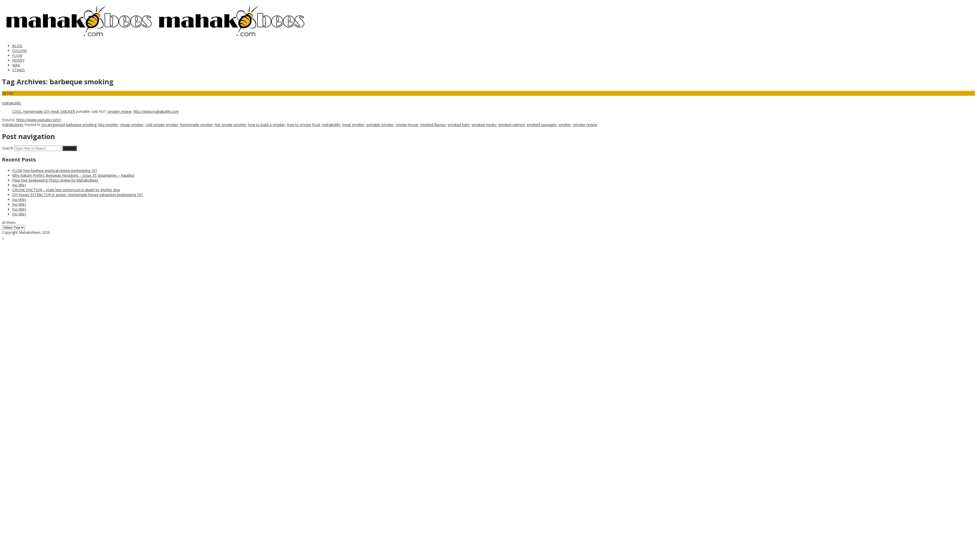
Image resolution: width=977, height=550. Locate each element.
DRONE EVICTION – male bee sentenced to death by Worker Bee (66, 189)
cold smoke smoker (162, 124)
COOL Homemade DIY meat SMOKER (43, 111)
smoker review (119, 111)
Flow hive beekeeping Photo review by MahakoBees (55, 180)
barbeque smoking (81, 124)
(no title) (19, 185)
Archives (9, 222)
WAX (16, 65)
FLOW (17, 55)
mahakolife (331, 124)
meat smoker (353, 124)
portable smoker (380, 124)
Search (7, 148)
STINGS (18, 69)
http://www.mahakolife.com (156, 111)
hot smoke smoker (230, 124)
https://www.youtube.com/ (38, 119)
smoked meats (483, 124)
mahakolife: (11, 103)
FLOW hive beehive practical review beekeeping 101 (54, 170)
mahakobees (12, 124)
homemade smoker (196, 124)
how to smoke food (303, 124)
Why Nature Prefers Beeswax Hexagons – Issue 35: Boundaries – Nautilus (73, 175)
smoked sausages (541, 124)
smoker (564, 124)
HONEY (18, 60)
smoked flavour (433, 124)
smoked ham (458, 124)
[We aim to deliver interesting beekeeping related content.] (78, 37)
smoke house (407, 124)
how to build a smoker (266, 124)
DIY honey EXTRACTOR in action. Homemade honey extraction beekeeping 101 (77, 194)
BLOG (17, 45)
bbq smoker (108, 124)
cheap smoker (131, 124)
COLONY (19, 50)
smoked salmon (511, 124)
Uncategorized (53, 124)
